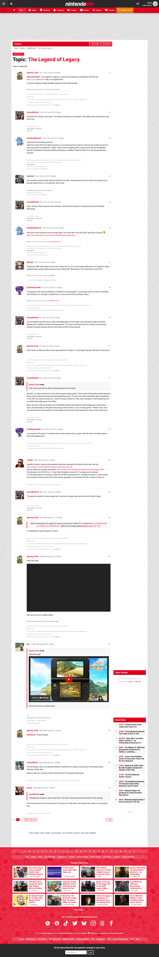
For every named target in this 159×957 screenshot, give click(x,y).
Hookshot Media (46, 933)
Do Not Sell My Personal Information (111, 933)
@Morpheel (31, 735)
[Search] (11, 4)
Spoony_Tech (32, 72)
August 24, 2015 (94, 526)
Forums (18, 44)
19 (110, 762)
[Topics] (4, 4)
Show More (79, 910)
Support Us (62, 857)
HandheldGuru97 (34, 138)
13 (110, 460)
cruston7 (57, 105)
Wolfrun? (29, 131)
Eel (28, 644)
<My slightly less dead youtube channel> (39, 718)
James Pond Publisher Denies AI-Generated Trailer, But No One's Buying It (131, 759)
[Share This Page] (137, 4)
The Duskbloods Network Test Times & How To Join (132, 733)
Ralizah (30, 262)
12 (110, 429)
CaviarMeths (32, 762)
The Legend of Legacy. (54, 59)
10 (110, 346)
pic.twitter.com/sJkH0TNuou (48, 526)
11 (110, 378)
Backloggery (30, 128)
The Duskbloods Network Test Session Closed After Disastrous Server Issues (131, 784)
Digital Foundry (69, 939)
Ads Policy (107, 857)
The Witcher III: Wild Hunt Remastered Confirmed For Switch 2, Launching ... (132, 749)
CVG (132, 939)
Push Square (31, 939)
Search (107, 44)
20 (110, 788)
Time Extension (55, 939)
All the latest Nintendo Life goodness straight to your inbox (79, 948)
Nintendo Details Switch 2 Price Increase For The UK (132, 801)
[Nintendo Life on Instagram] (93, 924)
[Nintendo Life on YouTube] (57, 924)
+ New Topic (95, 44)
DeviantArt (38, 128)
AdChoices (94, 933)
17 (110, 644)
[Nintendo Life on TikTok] (66, 924)
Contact (72, 857)
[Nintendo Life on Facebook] (111, 924)
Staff (40, 857)
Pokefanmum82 (34, 287)
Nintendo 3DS (31, 48)
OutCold (30, 176)
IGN (92, 939)
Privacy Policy (82, 857)
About (33, 857)
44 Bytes (84, 933)
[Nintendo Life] (79, 4)
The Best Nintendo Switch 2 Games (129, 776)
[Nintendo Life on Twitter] (75, 924)
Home (16, 48)
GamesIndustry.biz (120, 939)
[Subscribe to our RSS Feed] (48, 924)
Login (144, 5)
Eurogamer (100, 939)
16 (110, 556)
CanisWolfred (33, 112)
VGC (109, 939)
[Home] (14, 10)
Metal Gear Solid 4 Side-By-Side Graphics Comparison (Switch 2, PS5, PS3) (131, 768)
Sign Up (149, 5)
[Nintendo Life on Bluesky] (84, 924)
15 (110, 517)
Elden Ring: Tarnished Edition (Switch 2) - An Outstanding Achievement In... (131, 740)
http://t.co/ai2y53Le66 (98, 523)
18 (110, 730)
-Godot (30, 460)
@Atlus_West (82, 526)
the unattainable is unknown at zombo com (40, 190)
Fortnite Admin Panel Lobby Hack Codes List (130, 726)
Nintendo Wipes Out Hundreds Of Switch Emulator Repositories (130, 793)
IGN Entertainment (66, 933)
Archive (117, 857)
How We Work (50, 857)
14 (110, 492)
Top (27, 857)
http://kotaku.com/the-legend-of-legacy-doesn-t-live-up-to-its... (50, 467)
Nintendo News (83, 939)
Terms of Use (95, 857)
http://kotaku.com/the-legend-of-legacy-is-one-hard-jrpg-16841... (81, 469)
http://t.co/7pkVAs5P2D (36, 79)
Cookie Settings (128, 857)
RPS (137, 939)
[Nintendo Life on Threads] (102, 924)
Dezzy (29, 788)
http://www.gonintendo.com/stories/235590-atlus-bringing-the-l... (51, 235)
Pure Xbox (42, 939)
